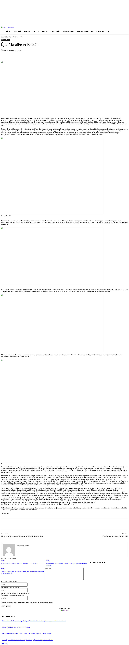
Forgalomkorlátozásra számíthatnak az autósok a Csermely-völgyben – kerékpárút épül (26, 633)
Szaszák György (9, 50)
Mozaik (7, 40)
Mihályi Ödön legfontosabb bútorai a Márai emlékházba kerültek (22, 536)
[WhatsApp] (33, 56)
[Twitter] (26, 56)
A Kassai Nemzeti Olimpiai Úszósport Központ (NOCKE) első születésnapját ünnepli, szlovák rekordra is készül (34, 621)
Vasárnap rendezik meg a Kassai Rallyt (115, 536)
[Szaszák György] (2, 50)
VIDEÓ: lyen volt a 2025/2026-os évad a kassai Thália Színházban (19, 563)
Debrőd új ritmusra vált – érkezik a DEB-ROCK (16, 627)
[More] (48, 56)
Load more (4, 643)
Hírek (6, 37)
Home (2, 37)
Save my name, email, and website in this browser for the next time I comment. (28, 603)
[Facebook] (19, 56)
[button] (107, 31)
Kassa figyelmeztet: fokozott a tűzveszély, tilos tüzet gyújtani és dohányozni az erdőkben (27, 640)
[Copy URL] (41, 56)
